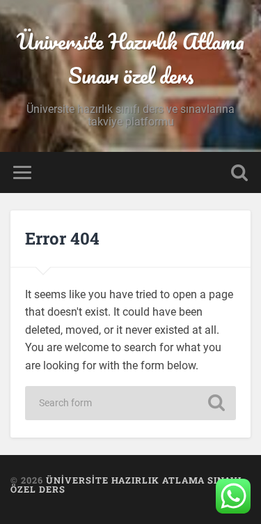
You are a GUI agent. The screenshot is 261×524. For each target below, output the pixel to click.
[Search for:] (131, 403)
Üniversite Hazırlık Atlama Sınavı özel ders (130, 58)
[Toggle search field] (239, 172)
